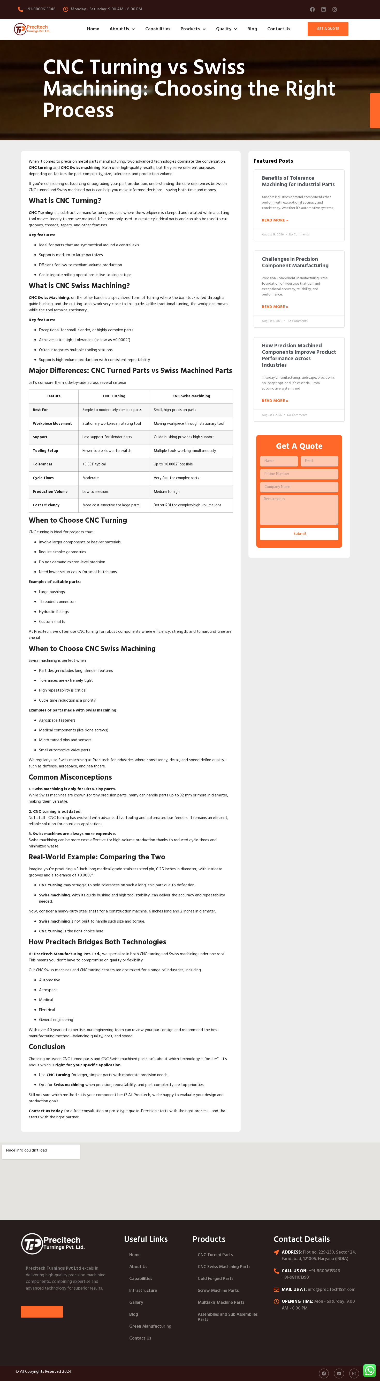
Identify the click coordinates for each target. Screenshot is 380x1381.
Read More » (275, 220)
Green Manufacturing (150, 1326)
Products (190, 29)
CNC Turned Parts (215, 1254)
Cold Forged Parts (215, 1278)
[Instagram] (334, 9)
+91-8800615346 (324, 1271)
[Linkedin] (323, 9)
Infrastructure (143, 1290)
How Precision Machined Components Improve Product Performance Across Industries (299, 356)
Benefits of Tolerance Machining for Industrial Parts (298, 181)
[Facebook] (312, 9)
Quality (223, 29)
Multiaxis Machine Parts (221, 1302)
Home (93, 29)
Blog (252, 29)
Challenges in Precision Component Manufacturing (295, 262)
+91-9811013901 (296, 1277)
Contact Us (278, 29)
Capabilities (157, 29)
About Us (119, 29)
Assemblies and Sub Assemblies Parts (228, 1317)
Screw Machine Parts (218, 1290)
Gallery (136, 1302)
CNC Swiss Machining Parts (224, 1266)
